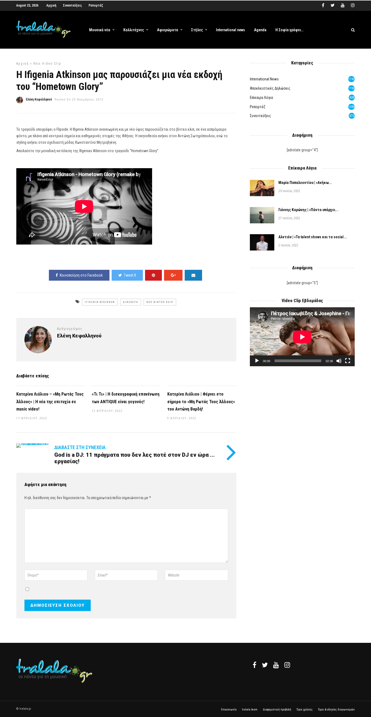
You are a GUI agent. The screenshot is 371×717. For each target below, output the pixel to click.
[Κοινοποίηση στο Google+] (173, 275)
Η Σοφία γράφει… (289, 30)
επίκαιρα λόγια (261, 97)
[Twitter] (265, 664)
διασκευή (130, 302)
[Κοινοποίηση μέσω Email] (193, 275)
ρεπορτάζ (257, 107)
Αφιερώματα (167, 30)
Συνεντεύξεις (72, 5)
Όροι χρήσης (305, 709)
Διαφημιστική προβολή (277, 709)
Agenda (260, 30)
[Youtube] (343, 5)
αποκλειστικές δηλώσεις (270, 88)
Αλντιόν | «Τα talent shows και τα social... (312, 237)
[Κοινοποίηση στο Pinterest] (153, 275)
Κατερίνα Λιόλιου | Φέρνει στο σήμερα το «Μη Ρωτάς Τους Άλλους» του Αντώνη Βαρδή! (201, 401)
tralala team (249, 709)
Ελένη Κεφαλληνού (39, 99)
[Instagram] (353, 5)
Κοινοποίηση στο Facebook (81, 275)
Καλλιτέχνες (133, 30)
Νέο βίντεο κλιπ (159, 302)
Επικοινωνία (229, 709)
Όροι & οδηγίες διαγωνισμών (336, 709)
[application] (302, 336)
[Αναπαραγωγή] (257, 361)
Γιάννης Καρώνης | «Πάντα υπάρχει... (308, 210)
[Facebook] (254, 664)
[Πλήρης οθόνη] (347, 361)
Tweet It (130, 275)
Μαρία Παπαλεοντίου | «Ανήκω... (305, 182)
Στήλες (197, 30)
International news (230, 30)
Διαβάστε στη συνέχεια (80, 447)
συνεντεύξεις (260, 116)
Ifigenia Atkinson (100, 302)
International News (264, 79)
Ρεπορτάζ (96, 5)
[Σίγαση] (339, 361)
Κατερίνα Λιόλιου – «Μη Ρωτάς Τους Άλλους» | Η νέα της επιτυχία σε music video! (50, 401)
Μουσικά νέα (99, 30)
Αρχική (51, 5)
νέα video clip (47, 63)
